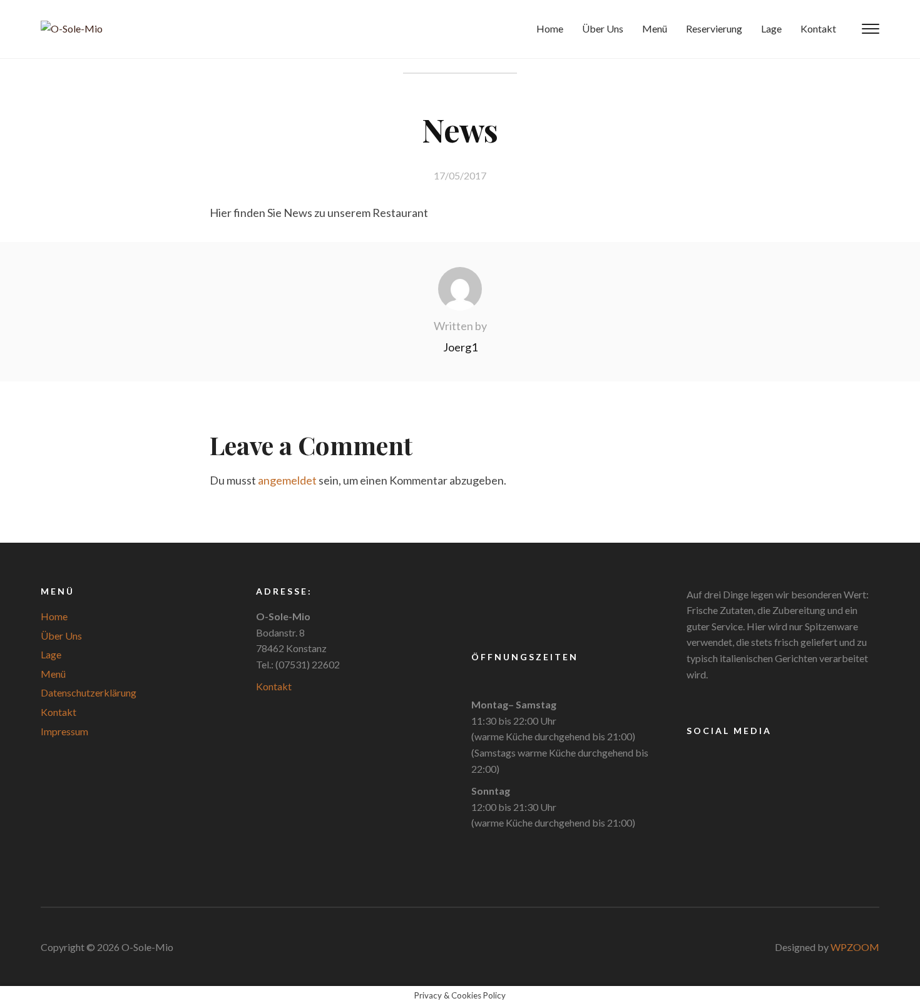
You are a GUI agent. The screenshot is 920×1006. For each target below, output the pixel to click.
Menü (654, 28)
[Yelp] (739, 757)
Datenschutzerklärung (88, 692)
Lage (771, 28)
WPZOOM (855, 947)
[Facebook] (696, 757)
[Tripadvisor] (717, 757)
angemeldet (287, 480)
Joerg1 (460, 347)
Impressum (64, 731)
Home (549, 28)
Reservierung (714, 28)
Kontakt (818, 28)
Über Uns (602, 28)
